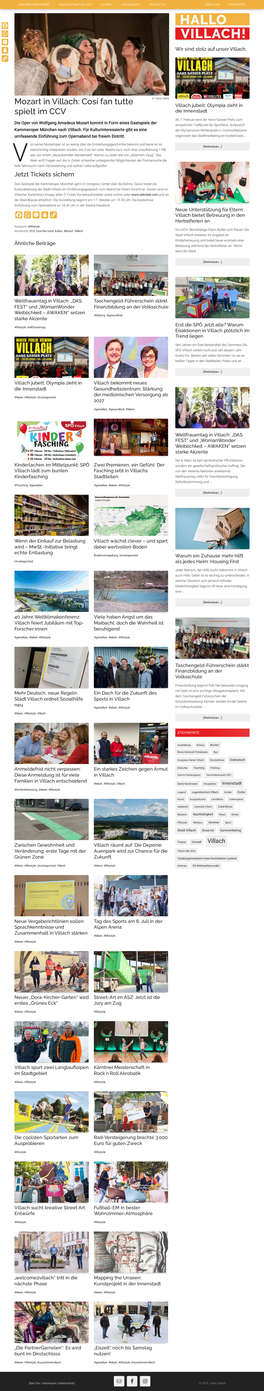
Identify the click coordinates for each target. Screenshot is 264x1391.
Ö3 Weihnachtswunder (206, 865)
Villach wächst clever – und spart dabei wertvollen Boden (131, 544)
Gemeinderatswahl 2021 (218, 775)
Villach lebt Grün (186, 851)
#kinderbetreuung (25, 789)
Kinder (228, 792)
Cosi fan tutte (45, 231)
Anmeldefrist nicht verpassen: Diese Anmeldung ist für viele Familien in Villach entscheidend (50, 775)
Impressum (49, 1383)
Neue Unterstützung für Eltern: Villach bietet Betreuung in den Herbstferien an (210, 215)
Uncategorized (46, 397)
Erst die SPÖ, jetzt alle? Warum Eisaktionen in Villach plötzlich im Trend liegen (212, 330)
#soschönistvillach (49, 1362)
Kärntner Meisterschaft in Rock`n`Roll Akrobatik (122, 1070)
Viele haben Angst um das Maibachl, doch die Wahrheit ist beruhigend (129, 623)
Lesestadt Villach (203, 806)
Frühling (215, 767)
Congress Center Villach (190, 760)
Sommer (214, 822)
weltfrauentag (36, 327)
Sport (228, 822)
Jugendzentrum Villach (205, 792)
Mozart (68, 231)
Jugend (181, 792)
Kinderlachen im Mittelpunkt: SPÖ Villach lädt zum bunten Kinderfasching (51, 470)
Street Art (208, 830)
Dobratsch (237, 760)
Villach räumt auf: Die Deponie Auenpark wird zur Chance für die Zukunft (131, 851)
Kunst (180, 799)
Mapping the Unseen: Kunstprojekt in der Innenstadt (127, 1280)
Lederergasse (236, 799)
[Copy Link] (5, 58)
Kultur (59, 231)
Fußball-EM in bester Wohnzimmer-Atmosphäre (123, 1210)
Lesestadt (182, 806)
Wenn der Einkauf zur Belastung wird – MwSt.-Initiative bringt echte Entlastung (49, 546)
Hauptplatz (210, 783)
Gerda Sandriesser (187, 783)
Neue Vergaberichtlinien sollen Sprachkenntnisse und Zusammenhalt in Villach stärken (51, 927)
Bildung (200, 745)
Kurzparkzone (197, 799)
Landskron (217, 799)
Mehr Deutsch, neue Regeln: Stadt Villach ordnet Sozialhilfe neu (48, 699)
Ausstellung (184, 745)
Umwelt (197, 842)
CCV (32, 231)
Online (234, 814)
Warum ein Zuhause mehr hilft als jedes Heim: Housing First (209, 558)
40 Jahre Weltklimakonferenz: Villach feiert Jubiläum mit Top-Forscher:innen (49, 623)
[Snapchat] (5, 50)
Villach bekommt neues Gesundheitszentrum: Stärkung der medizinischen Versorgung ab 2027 (131, 391)
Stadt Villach (186, 830)
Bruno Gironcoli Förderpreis (192, 752)
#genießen (100, 409)
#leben (18, 397)
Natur (222, 814)
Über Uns (34, 1383)
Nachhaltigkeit (203, 814)
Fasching (199, 767)
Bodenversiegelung (106, 555)
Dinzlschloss (217, 760)
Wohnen (182, 865)
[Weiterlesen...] (219, 148)
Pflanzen (182, 822)
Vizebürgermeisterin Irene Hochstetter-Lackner (207, 858)
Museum (182, 814)
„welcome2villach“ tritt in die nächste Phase (46, 1280)
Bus (216, 752)
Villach (78, 231)
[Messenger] (5, 42)
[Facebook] (5, 25)
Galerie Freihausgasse (188, 775)
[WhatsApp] (5, 34)
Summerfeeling (230, 830)
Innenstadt (232, 783)
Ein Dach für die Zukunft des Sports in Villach (125, 696)
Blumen (214, 744)
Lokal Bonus (225, 806)
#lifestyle (34, 226)
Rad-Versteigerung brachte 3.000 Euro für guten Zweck (131, 1140)
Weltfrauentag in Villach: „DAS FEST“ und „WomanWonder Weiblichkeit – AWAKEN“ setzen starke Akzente (49, 309)
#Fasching (21, 485)
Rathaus (198, 822)
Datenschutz (66, 1383)
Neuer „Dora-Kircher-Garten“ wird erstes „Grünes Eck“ (51, 1000)
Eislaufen (182, 767)
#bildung (99, 315)
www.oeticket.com (144, 195)
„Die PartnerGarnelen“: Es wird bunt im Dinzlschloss (47, 1350)
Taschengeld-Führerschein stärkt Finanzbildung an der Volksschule (131, 303)
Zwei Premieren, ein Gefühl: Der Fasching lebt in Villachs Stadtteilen (129, 470)
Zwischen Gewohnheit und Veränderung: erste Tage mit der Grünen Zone (50, 851)
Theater (181, 842)
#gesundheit (114, 315)
